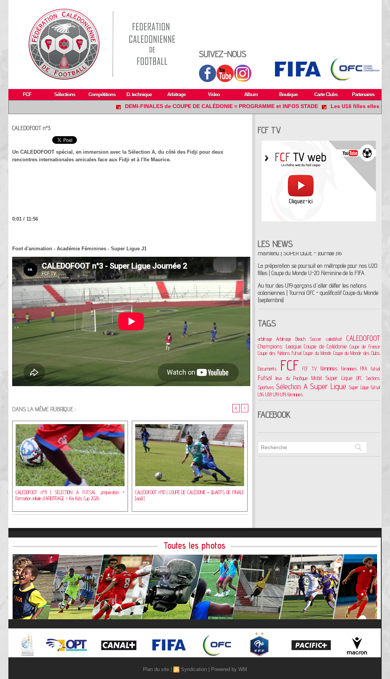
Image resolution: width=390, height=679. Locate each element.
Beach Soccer (308, 339)
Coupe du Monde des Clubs (356, 353)
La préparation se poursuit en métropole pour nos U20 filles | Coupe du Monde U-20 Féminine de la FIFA (317, 254)
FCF (27, 94)
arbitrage (265, 339)
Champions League (279, 346)
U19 (276, 394)
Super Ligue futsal (364, 387)
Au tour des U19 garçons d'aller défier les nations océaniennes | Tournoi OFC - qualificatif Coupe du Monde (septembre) (318, 277)
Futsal (265, 378)
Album (251, 94)
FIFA (363, 369)
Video (214, 94)
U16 (261, 394)
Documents (267, 369)
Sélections (64, 94)
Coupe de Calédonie (325, 346)
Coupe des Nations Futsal (279, 353)
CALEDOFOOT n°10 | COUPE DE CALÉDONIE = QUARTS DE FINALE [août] (189, 495)
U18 (268, 394)
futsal (375, 369)
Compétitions (101, 94)
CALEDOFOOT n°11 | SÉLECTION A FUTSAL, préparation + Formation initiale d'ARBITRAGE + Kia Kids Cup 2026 (70, 495)
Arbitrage (176, 94)
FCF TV (309, 369)
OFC (359, 378)
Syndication (194, 669)
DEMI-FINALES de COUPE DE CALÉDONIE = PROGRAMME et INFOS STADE (199, 106)
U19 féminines (291, 394)
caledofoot (334, 339)
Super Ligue (328, 386)
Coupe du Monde (317, 353)
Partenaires (363, 94)
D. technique (139, 94)
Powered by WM (229, 669)
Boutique (288, 94)
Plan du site (156, 669)
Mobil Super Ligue (332, 378)
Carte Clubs (325, 94)
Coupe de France (365, 346)
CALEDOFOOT (363, 338)
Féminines (349, 369)
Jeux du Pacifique (291, 378)
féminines (328, 368)
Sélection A (292, 386)
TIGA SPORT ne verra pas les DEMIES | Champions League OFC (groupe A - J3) (313, 301)
